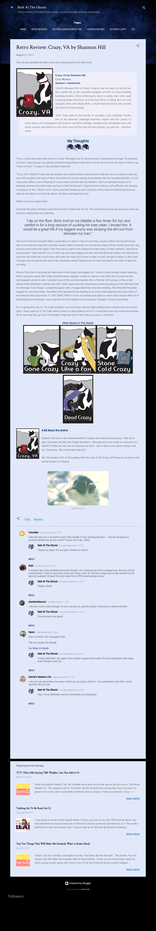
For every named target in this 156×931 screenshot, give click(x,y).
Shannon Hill (77, 75)
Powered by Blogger (80, 883)
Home (23, 29)
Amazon (60, 83)
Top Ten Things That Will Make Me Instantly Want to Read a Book (53, 843)
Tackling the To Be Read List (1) (33, 808)
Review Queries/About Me (67, 29)
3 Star (27, 519)
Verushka (33, 532)
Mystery (38, 519)
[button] (138, 46)
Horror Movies (96, 29)
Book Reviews (39, 29)
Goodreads (73, 83)
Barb (30, 565)
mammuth (85, 889)
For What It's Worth (38, 648)
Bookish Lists (118, 29)
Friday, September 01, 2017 (47, 632)
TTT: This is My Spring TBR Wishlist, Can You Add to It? (47, 772)
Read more (133, 798)
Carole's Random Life (39, 676)
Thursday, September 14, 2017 (71, 545)
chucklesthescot (37, 601)
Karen (31, 632)
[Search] (144, 8)
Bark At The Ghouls (32, 7)
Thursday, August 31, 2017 (51, 532)
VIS (133, 29)
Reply (31, 559)
